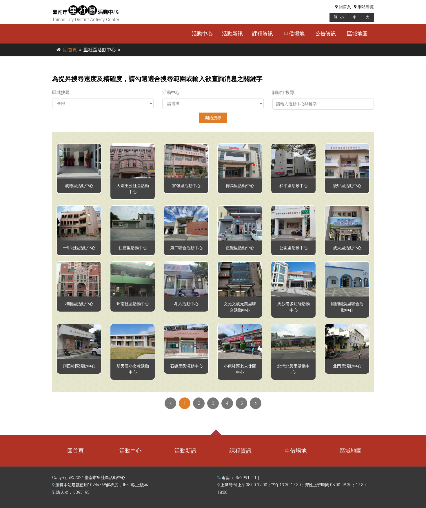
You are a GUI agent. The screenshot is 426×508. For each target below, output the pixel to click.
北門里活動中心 (347, 366)
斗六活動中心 (186, 303)
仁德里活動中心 (133, 247)
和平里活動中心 (293, 185)
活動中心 (202, 33)
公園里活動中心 (293, 247)
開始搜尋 (213, 117)
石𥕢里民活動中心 (186, 366)
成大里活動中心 (347, 247)
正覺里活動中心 (240, 247)
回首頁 (70, 50)
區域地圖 (357, 33)
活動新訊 (232, 33)
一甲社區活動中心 (79, 247)
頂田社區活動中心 (79, 366)
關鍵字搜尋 (283, 92)
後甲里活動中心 (347, 185)
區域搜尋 (61, 92)
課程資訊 (262, 33)
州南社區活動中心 (132, 303)
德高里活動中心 (240, 185)
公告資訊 (325, 33)
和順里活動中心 (79, 303)
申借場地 (294, 33)
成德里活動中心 (79, 185)
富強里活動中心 (186, 185)
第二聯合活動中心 (186, 247)
